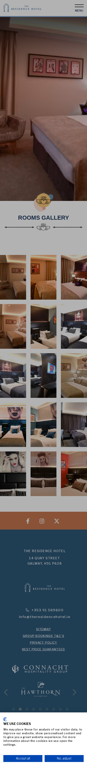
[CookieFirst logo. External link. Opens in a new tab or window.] (5, 719)
